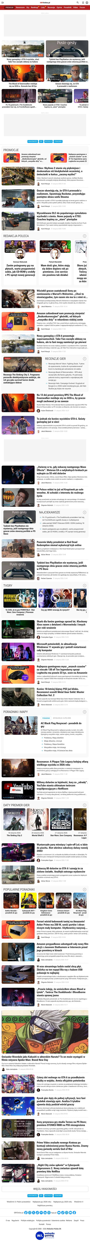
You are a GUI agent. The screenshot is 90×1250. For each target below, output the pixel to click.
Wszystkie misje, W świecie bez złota (58, 751)
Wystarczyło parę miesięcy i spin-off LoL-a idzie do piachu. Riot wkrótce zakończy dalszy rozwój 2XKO (45, 852)
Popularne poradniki (45, 890)
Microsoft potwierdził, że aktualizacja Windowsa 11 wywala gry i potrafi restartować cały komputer (45, 652)
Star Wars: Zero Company (61, 822)
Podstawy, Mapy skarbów (54, 738)
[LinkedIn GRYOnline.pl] (45, 1212)
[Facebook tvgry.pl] (74, 1212)
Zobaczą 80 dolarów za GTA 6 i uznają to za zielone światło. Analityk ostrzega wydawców (45, 875)
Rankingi (34, 7)
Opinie (59, 7)
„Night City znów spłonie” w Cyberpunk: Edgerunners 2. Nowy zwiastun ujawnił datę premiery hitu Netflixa (45, 1173)
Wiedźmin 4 (78, 1202)
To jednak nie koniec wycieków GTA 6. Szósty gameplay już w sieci (45, 425)
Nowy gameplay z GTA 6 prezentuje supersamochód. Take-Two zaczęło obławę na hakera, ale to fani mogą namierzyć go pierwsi (23, 51)
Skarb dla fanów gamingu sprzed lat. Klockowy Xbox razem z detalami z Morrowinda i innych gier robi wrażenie (45, 629)
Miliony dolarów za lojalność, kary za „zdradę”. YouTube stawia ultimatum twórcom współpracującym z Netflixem (45, 790)
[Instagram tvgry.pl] (66, 1212)
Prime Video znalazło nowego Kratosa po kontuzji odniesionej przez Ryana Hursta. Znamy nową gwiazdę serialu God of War (45, 1150)
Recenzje (51, 7)
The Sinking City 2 (14, 822)
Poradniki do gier (45, 712)
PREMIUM (9, 8)
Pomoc (48, 1224)
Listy (43, 7)
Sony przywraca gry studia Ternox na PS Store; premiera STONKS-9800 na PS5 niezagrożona (45, 1128)
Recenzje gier (66, 359)
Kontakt (41, 1224)
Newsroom (20, 7)
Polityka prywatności (43, 1220)
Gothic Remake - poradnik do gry (11, 903)
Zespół (76, 1220)
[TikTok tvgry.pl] (62, 1212)
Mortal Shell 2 (38, 822)
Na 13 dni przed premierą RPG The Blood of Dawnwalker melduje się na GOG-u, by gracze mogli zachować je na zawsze (23, 76)
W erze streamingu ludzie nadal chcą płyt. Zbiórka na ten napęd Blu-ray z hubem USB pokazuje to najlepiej (45, 974)
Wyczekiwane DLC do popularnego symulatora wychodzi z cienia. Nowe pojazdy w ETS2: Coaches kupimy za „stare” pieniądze (55, 98)
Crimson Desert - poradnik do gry (64, 903)
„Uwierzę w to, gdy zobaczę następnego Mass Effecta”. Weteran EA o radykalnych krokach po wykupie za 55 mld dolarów (45, 475)
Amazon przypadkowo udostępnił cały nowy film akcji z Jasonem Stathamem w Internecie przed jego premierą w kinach (45, 952)
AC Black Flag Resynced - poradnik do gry (45, 734)
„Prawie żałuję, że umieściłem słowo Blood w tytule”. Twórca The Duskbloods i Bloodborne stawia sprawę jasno (45, 997)
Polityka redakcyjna (27, 1220)
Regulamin (15, 1220)
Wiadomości (32, 141)
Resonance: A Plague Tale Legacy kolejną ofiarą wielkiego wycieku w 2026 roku (45, 768)
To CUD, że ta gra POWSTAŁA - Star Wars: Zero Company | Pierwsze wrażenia (20, 602)
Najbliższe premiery (44, 1205)
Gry (27, 7)
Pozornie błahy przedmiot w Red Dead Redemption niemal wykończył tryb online (45, 548)
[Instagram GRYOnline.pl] (29, 1212)
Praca (82, 1220)
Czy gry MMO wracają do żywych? (55, 600)
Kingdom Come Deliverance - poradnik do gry (46, 904)
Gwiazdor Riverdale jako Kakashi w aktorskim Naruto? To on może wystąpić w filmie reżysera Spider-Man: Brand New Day (45, 1040)
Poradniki (67, 7)
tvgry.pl (45, 586)
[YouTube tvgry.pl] (59, 1212)
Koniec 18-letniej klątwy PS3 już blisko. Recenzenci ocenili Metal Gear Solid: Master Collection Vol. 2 (45, 697)
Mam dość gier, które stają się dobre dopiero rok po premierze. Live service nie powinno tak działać (55, 262)
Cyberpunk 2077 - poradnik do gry (29, 903)
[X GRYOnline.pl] (33, 1212)
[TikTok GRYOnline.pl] (37, 1212)
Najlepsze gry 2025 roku (62, 1202)
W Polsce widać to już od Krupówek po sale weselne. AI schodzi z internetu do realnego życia (45, 497)
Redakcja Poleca (45, 236)
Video (75, 7)
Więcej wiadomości (45, 1188)
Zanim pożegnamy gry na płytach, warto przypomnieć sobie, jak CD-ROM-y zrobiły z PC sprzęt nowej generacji (20, 262)
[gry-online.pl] (45, 3)
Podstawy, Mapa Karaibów (54, 744)
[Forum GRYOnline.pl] (49, 1212)
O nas (8, 1220)
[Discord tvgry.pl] (70, 1212)
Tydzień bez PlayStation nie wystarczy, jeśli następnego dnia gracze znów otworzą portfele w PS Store (67, 51)
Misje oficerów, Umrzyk (53, 741)
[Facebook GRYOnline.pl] (26, 1212)
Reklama (69, 1220)
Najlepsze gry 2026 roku (42, 1202)
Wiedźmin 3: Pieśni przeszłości (18, 1202)
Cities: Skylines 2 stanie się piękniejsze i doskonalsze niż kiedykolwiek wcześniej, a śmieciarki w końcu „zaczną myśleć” (45, 176)
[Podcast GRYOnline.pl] (41, 1212)
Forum (82, 7)
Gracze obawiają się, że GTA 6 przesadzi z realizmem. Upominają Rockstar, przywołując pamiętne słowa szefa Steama (67, 76)
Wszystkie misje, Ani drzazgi (55, 747)
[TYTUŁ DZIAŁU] (45, 805)
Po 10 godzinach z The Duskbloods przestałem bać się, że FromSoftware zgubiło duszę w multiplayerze (19, 98)
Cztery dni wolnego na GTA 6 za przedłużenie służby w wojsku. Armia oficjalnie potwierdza (45, 1084)
